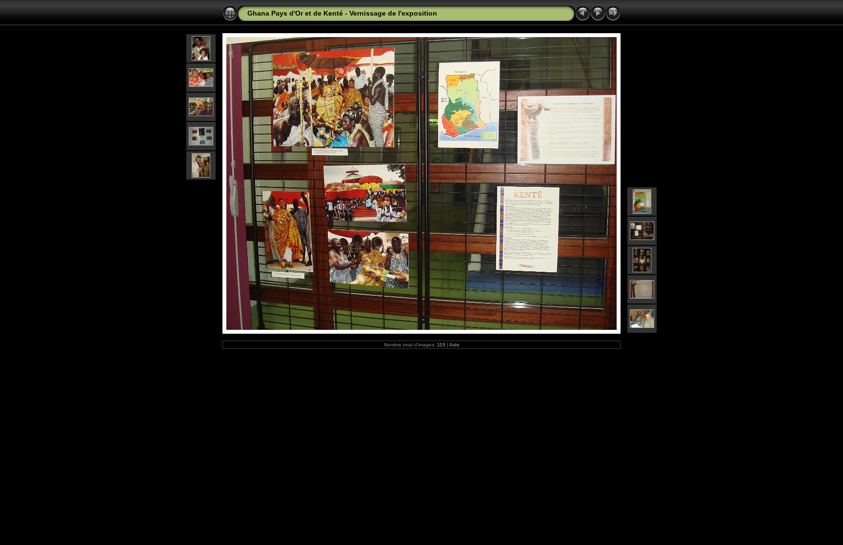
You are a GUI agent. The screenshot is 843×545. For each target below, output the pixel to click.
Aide (454, 344)
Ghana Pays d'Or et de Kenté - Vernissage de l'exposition (342, 13)
